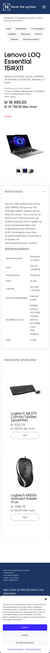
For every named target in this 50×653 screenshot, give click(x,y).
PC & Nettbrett (21, 18)
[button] (45, 599)
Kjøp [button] (25, 435)
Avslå (25, 635)
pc (30, 94)
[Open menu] (44, 7)
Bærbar (32, 18)
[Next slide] (41, 146)
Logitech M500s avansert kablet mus (24, 499)
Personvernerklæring (16, 649)
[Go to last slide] (9, 146)
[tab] (22, 164)
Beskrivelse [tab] (14, 191)
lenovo (22, 94)
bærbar (15, 94)
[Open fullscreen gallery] (42, 164)
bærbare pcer (26, 91)
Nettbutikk (8, 18)
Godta (25, 627)
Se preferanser (25, 642)
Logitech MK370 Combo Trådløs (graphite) (24, 417)
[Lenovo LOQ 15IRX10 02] (25, 146)
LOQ (27, 94)
